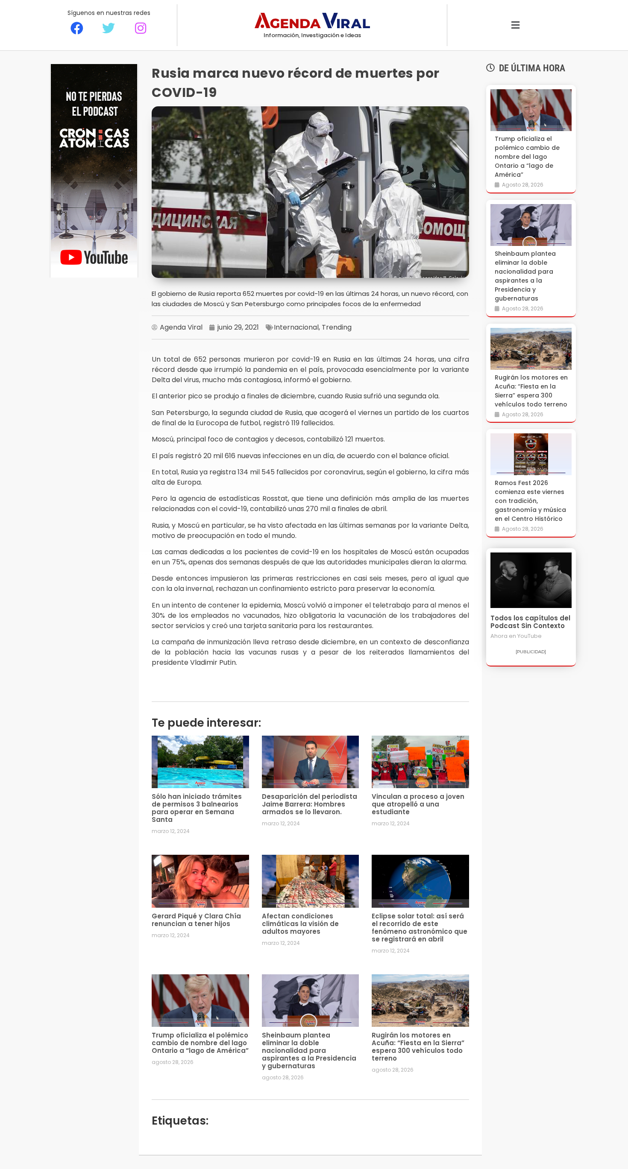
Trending (337, 327)
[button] (515, 25)
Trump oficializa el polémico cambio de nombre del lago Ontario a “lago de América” (200, 1043)
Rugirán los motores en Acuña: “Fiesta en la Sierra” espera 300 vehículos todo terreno (418, 1047)
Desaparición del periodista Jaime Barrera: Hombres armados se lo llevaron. (309, 804)
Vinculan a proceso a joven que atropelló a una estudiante (418, 804)
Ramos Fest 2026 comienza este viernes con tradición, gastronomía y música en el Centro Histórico (530, 501)
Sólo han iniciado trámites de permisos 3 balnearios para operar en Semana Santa (197, 808)
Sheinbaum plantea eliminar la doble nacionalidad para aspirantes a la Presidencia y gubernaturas (309, 1050)
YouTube (529, 636)
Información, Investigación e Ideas (312, 35)
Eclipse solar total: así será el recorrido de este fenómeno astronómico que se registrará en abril (419, 928)
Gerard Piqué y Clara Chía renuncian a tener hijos (196, 920)
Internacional (296, 327)
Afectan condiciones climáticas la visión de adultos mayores (300, 924)
